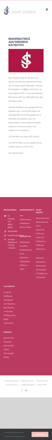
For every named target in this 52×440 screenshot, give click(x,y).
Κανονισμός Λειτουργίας (41, 267)
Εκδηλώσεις (25, 223)
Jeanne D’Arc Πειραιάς (9, 340)
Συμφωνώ (40, 434)
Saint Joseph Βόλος (9, 355)
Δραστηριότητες (42, 218)
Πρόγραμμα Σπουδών (25, 244)
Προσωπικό (9, 323)
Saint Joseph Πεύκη (9, 347)
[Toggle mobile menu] (47, 9)
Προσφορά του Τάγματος (9, 302)
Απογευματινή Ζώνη (26, 252)
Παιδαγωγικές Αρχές (9, 317)
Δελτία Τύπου (25, 227)
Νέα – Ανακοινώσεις (25, 217)
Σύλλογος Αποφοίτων (41, 247)
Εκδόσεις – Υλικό (24, 267)
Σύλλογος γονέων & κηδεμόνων (40, 237)
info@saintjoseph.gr (12, 235)
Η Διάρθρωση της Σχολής (41, 275)
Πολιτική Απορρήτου (41, 260)
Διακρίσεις (40, 229)
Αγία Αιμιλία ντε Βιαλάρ (9, 309)
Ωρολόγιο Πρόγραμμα (25, 259)
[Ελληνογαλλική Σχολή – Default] (26, 50)
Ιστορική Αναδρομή (8, 294)
